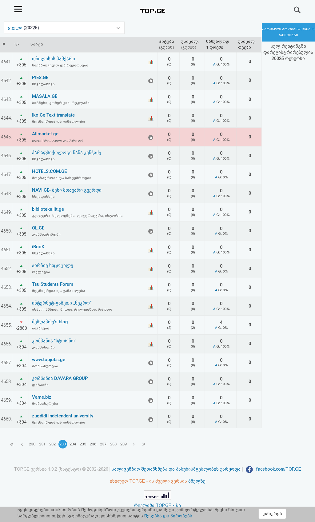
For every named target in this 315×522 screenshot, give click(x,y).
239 (123, 444)
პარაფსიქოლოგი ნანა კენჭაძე (66, 152)
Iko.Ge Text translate (53, 115)
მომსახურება (45, 366)
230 (32, 444)
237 (103, 444)
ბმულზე (196, 481)
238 (113, 444)
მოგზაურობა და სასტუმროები (61, 178)
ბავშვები (40, 328)
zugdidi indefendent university (62, 416)
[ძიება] (297, 10)
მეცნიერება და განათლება (58, 121)
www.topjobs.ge (48, 359)
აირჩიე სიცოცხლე (52, 265)
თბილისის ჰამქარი (53, 59)
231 (42, 444)
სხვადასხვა (43, 84)
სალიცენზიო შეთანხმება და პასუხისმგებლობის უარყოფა (176, 469)
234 (73, 444)
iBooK (38, 246)
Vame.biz (41, 397)
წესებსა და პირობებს (168, 515)
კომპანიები (43, 347)
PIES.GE (40, 77)
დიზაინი (40, 385)
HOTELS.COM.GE (49, 171)
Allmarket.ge (45, 134)
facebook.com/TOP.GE (278, 469)
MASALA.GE (44, 96)
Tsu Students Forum (52, 284)
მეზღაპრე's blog (50, 322)
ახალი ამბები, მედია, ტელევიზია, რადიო (72, 309)
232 (52, 444)
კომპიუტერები (46, 234)
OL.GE (38, 228)
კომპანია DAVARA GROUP (60, 378)
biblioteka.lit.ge (48, 209)
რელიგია (41, 272)
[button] (64, 28)
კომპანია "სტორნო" (54, 341)
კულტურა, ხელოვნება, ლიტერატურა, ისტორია (77, 215)
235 (83, 444)
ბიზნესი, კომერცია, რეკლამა (61, 103)
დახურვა (272, 513)
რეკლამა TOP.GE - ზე (157, 505)
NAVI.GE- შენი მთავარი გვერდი (67, 190)
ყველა (16, 27)
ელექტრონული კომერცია (57, 140)
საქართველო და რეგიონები (60, 65)
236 (93, 444)
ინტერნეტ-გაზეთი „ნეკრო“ (62, 303)
